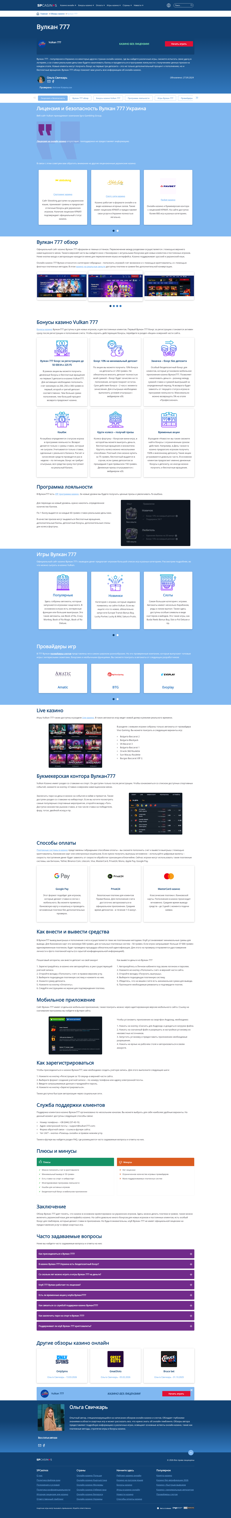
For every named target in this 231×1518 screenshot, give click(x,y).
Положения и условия (48, 1484)
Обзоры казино (57, 13)
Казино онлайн (67, 5)
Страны (126, 5)
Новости (137, 5)
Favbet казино (168, 199)
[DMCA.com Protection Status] (189, 1508)
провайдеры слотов (60, 653)
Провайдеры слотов (167, 1494)
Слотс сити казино (115, 196)
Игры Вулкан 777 (165, 98)
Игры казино (113, 5)
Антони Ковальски (62, 87)
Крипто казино (164, 1475)
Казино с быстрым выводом (171, 1484)
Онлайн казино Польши (89, 1475)
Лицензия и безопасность (53, 98)
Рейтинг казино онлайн (129, 1475)
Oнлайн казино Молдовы (90, 1484)
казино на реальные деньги (90, 266)
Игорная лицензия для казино (52, 1494)
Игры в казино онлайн (128, 1489)
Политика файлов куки (48, 1480)
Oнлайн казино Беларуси (90, 1494)
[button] (110, 306)
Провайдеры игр (188, 98)
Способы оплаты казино (129, 1499)
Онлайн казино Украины (89, 1499)
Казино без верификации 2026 (172, 1480)
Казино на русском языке (130, 1480)
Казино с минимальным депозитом (175, 1489)
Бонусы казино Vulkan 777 (108, 98)
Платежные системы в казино (52, 850)
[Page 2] (118, 231)
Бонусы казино (85, 5)
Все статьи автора (47, 1437)
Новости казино (125, 1494)
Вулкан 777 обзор (80, 98)
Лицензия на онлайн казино (51, 141)
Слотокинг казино (62, 194)
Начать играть (179, 43)
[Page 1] (114, 231)
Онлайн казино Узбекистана (91, 1489)
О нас (40, 1475)
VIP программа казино (67, 494)
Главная (44, 13)
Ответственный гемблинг (50, 1499)
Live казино (88, 717)
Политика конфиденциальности (53, 1489)
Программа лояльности (139, 98)
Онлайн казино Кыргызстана (92, 1480)
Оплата (99, 5)
